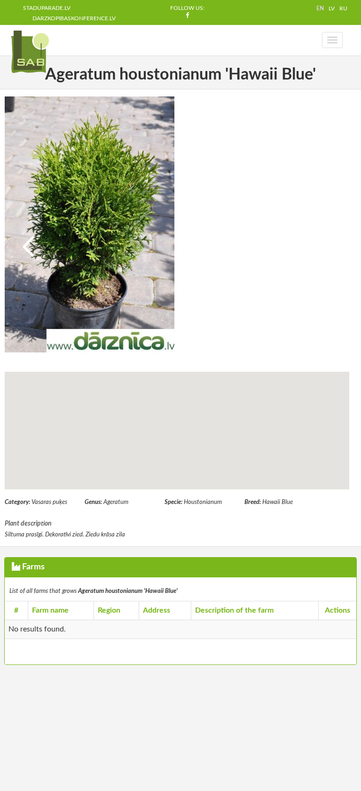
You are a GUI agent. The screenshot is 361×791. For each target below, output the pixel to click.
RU (343, 8)
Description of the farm (234, 610)
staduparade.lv (47, 8)
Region (109, 610)
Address (156, 610)
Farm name (50, 610)
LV (332, 8)
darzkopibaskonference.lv (74, 18)
